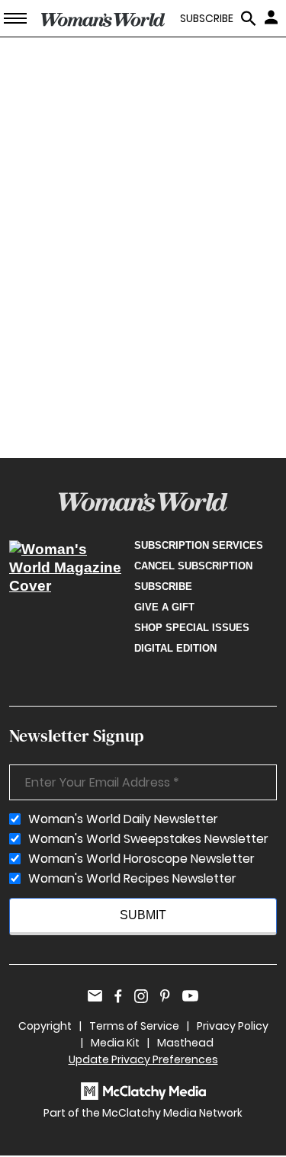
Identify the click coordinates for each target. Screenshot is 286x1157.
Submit (143, 915)
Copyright (45, 1026)
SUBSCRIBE (206, 18)
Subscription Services (198, 545)
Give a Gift (164, 607)
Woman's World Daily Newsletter (123, 819)
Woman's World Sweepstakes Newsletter (148, 839)
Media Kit (115, 1042)
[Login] (273, 16)
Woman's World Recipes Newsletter (132, 878)
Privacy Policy (232, 1026)
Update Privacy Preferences (143, 1059)
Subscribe (163, 586)
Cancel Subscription (193, 566)
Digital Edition (175, 648)
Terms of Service (134, 1026)
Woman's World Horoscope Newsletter (141, 859)
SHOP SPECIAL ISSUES (191, 627)
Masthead (185, 1042)
